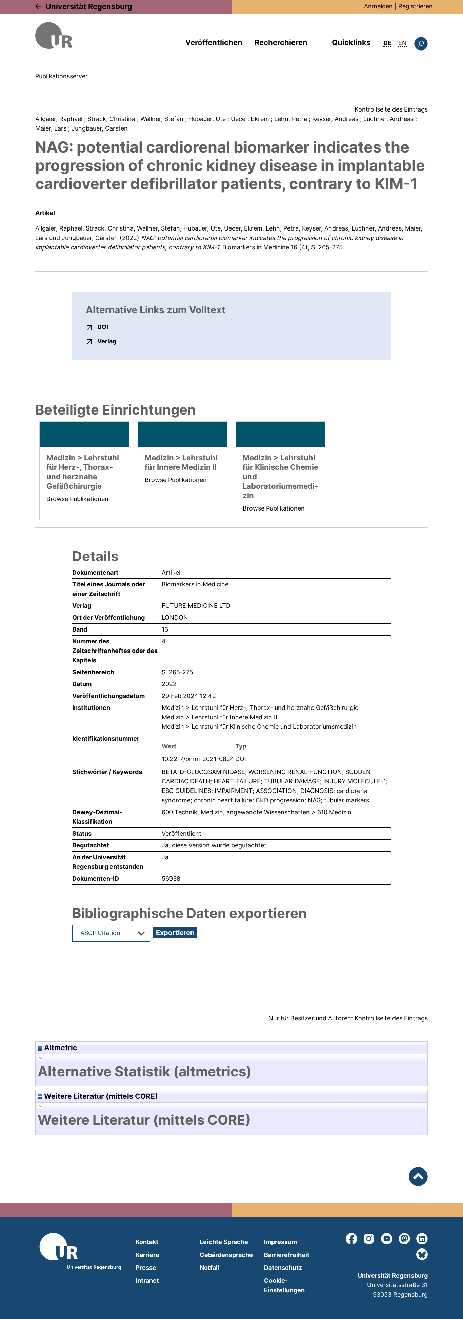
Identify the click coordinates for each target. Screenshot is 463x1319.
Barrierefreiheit (286, 1254)
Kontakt (147, 1241)
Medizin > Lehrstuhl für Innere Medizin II (219, 717)
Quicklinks (351, 42)
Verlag (106, 341)
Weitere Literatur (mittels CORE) (100, 1096)
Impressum (280, 1241)
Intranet (147, 1280)
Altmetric (59, 1047)
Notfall (209, 1267)
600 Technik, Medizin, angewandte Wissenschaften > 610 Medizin (256, 812)
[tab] (231, 1071)
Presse (146, 1267)
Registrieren (415, 6)
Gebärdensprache (226, 1254)
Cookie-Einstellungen (284, 1285)
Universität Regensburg (89, 6)
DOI (102, 327)
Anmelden (378, 6)
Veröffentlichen (213, 42)
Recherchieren (281, 42)
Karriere (147, 1254)
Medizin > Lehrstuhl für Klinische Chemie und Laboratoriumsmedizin (259, 726)
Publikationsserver (61, 76)
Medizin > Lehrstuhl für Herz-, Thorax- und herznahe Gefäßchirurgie (260, 707)
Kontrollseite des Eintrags (391, 109)
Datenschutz (283, 1267)
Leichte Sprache (224, 1241)
